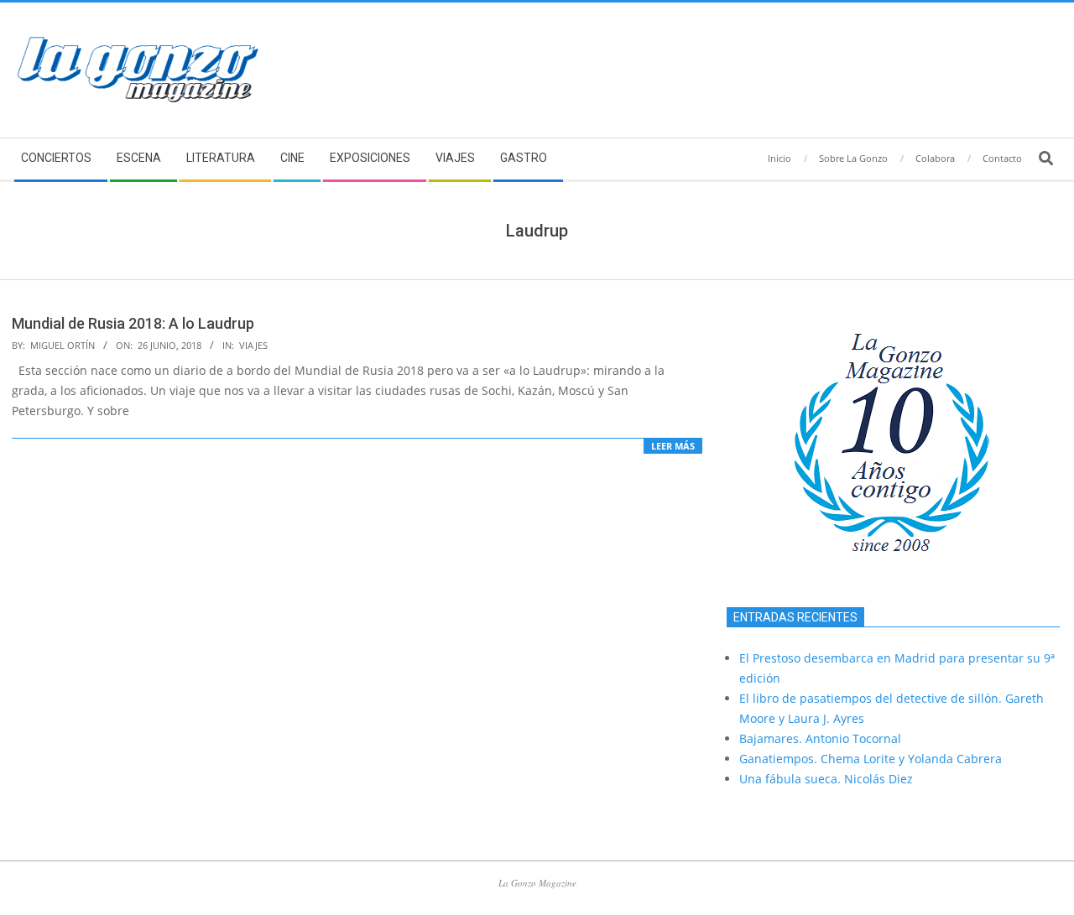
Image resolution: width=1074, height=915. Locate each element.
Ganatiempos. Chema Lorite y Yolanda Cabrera (870, 759)
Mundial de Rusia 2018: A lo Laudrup (133, 323)
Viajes (253, 345)
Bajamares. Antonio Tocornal (820, 738)
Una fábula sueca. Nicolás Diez (826, 779)
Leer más (673, 445)
